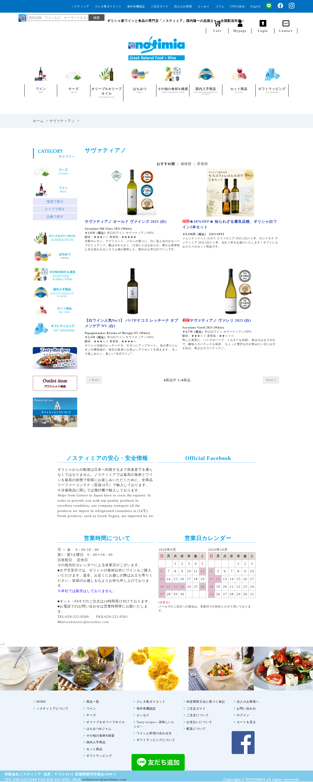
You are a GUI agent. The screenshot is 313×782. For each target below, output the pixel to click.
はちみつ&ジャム (98, 728)
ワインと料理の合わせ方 (154, 733)
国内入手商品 (96, 742)
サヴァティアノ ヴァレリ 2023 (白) (220, 320)
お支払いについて (199, 722)
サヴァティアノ (62, 121)
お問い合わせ (246, 708)
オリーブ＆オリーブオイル (105, 722)
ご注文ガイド (160, 6)
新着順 (202, 164)
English (256, 6)
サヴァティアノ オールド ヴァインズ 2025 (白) (126, 221)
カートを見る (246, 722)
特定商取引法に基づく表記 (206, 701)
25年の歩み (237, 6)
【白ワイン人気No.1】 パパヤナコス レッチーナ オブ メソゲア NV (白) (131, 323)
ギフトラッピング (99, 755)
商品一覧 (92, 701)
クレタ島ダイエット (108, 6)
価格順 (186, 164)
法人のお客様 (183, 6)
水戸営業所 (69, 570)
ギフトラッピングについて (156, 740)
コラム (219, 6)
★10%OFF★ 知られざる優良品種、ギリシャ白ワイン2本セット (229, 224)
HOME (41, 701)
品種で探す (55, 216)
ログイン (243, 715)
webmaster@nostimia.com (87, 622)
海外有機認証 (136, 6)
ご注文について (198, 715)
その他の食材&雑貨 (100, 735)
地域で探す (55, 201)
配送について (196, 728)
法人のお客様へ (248, 701)
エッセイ (204, 6)
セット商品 (94, 749)
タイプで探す (55, 209)
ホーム (38, 121)
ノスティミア (80, 6)
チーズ (91, 715)
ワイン (91, 708)
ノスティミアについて (52, 708)
